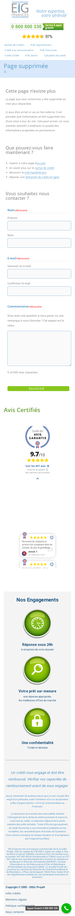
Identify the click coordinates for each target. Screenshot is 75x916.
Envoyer (37, 389)
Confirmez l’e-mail (18, 283)
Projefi (41, 887)
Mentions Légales (16, 899)
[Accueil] (5, 71)
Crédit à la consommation (19, 50)
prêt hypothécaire (35, 172)
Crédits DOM (12, 55)
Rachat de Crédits (14, 45)
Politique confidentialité (20, 905)
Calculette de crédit (55, 55)
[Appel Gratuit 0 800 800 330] (66, 908)
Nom (10, 235)
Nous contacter (15, 912)
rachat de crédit (44, 168)
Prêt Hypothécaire (41, 45)
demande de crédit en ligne (42, 177)
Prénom (12, 218)
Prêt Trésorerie (48, 50)
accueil (41, 163)
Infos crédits (13, 893)
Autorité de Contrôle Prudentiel (49, 869)
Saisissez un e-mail (19, 266)
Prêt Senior (31, 55)
